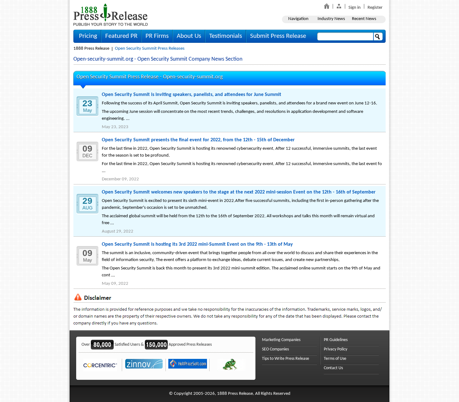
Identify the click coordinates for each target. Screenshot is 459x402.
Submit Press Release (278, 36)
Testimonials (225, 36)
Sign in (354, 7)
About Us (189, 36)
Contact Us (333, 368)
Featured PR (121, 36)
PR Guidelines (336, 340)
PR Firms (157, 36)
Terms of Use (335, 358)
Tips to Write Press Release (285, 358)
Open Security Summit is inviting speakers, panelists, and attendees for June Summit (191, 94)
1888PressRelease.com (110, 14)
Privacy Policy (335, 349)
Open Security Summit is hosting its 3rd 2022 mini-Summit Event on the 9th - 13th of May (197, 244)
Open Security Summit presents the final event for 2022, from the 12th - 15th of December (198, 140)
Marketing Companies (281, 340)
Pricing (88, 36)
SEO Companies (275, 349)
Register (375, 7)
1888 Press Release (91, 48)
